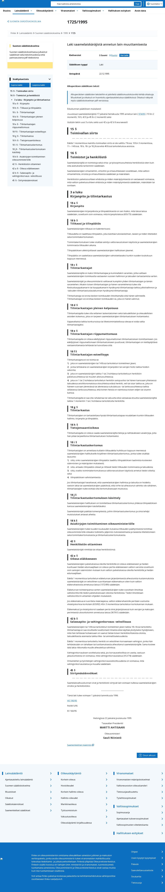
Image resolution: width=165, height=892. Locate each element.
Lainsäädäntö (22, 10)
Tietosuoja (136, 882)
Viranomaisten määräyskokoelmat (133, 779)
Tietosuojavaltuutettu (127, 791)
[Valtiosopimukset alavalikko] (103, 11)
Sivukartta (136, 876)
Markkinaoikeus (69, 804)
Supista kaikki (16, 85)
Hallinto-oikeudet (69, 798)
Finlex (13, 33)
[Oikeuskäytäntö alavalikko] (56, 11)
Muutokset (10, 791)
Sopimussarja (123, 812)
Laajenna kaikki (38, 85)
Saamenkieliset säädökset (17, 810)
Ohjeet (134, 851)
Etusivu (7, 10)
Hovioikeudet (67, 785)
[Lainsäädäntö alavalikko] (31, 11)
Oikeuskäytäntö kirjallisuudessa (76, 822)
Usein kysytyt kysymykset (143, 858)
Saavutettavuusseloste (142, 870)
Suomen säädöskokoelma (25, 21)
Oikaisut (9, 798)
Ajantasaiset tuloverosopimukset (132, 818)
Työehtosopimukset (126, 798)
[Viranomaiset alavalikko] (77, 11)
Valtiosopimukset (91, 10)
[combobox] (92, 3)
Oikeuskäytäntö (44, 10)
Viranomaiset (68, 10)
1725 (73, 33)
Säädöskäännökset (14, 804)
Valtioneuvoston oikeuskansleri (132, 785)
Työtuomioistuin (69, 810)
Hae (137, 3)
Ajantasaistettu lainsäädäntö (19, 779)
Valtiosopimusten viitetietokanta (132, 824)
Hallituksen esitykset (119, 10)
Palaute (135, 864)
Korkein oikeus (68, 779)
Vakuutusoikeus (69, 816)
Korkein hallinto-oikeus (72, 791)
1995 (65, 33)
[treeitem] (30, 91)
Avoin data (140, 10)
